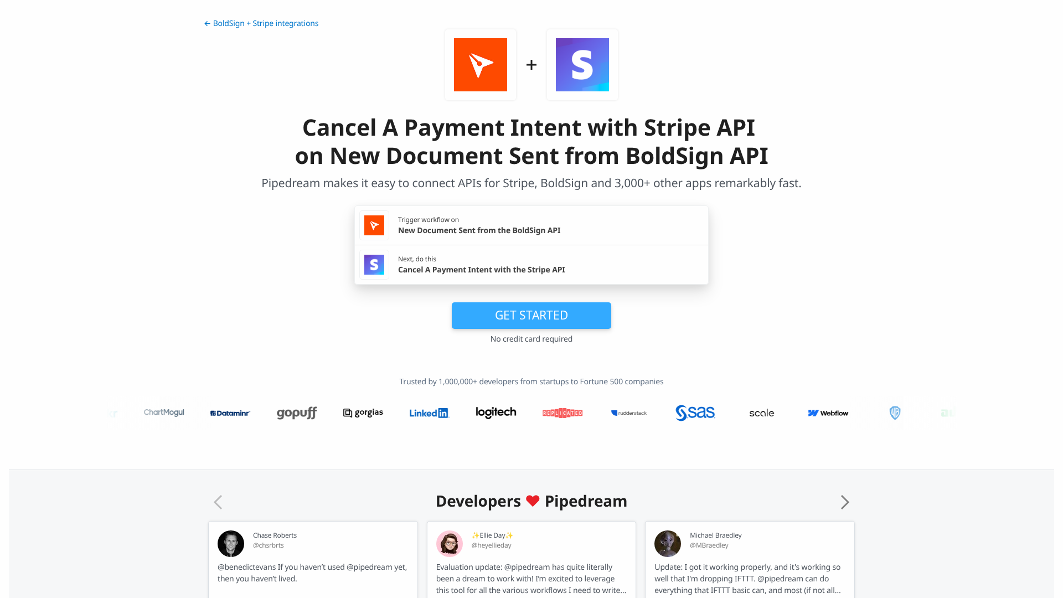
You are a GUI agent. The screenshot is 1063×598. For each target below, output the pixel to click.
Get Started (531, 315)
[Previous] (218, 502)
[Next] (844, 502)
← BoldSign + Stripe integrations (261, 23)
